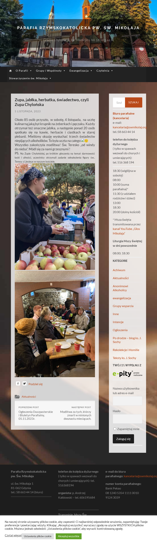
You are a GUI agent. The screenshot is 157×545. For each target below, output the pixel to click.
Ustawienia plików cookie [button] (38, 536)
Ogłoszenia (120, 330)
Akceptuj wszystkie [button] (68, 536)
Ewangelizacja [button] (79, 70)
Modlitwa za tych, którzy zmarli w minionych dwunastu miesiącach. (75, 413)
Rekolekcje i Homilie (126, 350)
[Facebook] (18, 384)
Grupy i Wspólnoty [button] (49, 70)
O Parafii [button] (22, 70)
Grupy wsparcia (123, 306)
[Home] (10, 70)
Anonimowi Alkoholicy (120, 288)
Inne (116, 314)
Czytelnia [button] (102, 70)
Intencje (118, 322)
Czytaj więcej (13, 535)
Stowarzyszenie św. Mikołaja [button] (28, 78)
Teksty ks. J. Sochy (124, 358)
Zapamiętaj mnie (128, 429)
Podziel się (36, 384)
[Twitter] (24, 384)
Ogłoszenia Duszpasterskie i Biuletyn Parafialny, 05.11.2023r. (36, 413)
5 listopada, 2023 (28, 111)
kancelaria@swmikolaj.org (130, 127)
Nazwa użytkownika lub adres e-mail (126, 391)
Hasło (116, 411)
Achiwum (119, 270)
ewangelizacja (122, 298)
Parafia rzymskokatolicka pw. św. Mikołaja (78, 28)
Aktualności (29, 396)
